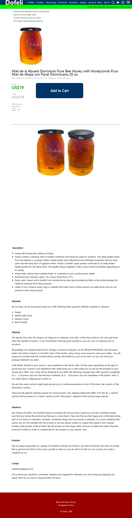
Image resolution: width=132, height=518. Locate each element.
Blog (100, 2)
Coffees (30, 2)
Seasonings (51, 2)
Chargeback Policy (66, 505)
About (106, 2)
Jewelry (83, 2)
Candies (40, 2)
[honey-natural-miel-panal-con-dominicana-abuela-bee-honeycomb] (31, 46)
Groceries (62, 2)
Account (92, 2)
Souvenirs (73, 2)
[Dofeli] (14, 2)
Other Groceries (63, 78)
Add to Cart (60, 90)
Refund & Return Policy (66, 502)
